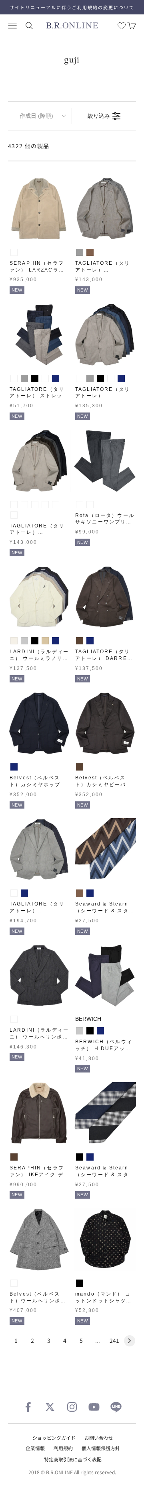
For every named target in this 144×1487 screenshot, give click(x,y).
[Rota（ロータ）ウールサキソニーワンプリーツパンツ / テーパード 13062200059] (105, 461)
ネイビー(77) (55, 504)
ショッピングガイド (54, 1437)
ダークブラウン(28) (45, 504)
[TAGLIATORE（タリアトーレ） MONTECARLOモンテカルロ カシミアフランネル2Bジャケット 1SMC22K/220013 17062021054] (39, 849)
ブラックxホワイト (14, 1283)
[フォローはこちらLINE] (116, 1407)
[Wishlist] (121, 25)
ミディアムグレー (79, 504)
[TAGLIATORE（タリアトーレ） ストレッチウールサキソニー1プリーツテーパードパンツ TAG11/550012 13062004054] (39, 335)
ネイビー (55, 378)
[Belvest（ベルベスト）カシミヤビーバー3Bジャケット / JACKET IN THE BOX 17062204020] (105, 723)
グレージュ (14, 252)
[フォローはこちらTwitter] (50, 1407)
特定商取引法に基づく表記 (73, 1459)
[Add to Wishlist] (62, 232)
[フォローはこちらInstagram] (72, 1407)
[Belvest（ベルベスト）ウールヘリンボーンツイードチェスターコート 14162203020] (39, 1239)
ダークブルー (45, 378)
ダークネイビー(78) (14, 515)
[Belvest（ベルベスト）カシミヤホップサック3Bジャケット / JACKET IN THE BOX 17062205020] (39, 723)
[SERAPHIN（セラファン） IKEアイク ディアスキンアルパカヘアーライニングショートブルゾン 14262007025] (39, 1113)
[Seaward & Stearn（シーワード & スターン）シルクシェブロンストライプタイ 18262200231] (105, 849)
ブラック (34, 378)
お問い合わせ (98, 1437)
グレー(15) (34, 504)
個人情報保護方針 (101, 1448)
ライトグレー (24, 640)
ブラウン (90, 252)
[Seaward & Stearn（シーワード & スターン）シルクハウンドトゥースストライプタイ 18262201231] (105, 1113)
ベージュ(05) (14, 504)
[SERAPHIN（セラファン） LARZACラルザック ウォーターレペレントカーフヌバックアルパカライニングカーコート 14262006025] (39, 208)
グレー (79, 252)
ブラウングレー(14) (24, 504)
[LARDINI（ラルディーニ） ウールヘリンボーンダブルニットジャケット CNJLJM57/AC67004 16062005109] (39, 975)
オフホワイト (14, 640)
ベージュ (45, 640)
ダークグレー (90, 504)
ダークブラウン (79, 640)
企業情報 (35, 1448)
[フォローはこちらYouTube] (94, 1407)
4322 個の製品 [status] (29, 146)
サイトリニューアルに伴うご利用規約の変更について (72, 7)
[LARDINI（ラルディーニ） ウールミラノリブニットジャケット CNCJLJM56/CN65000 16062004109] (39, 597)
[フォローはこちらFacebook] (28, 1407)
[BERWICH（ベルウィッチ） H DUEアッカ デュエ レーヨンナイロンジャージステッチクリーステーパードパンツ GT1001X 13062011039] (105, 975)
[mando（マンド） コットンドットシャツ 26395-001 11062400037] (105, 1239)
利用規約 (63, 1448)
